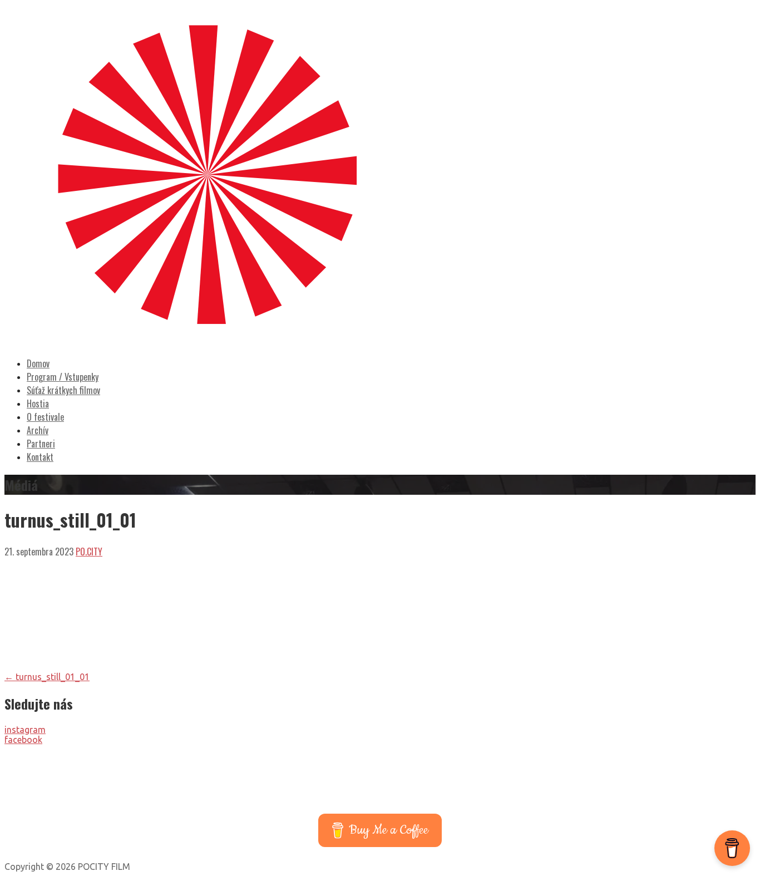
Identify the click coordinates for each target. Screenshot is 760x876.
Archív (37, 430)
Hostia (38, 403)
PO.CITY (89, 551)
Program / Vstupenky (62, 376)
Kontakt (40, 457)
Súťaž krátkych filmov (63, 390)
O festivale (45, 417)
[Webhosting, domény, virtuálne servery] (380, 800)
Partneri (41, 443)
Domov (38, 363)
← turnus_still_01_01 (47, 677)
